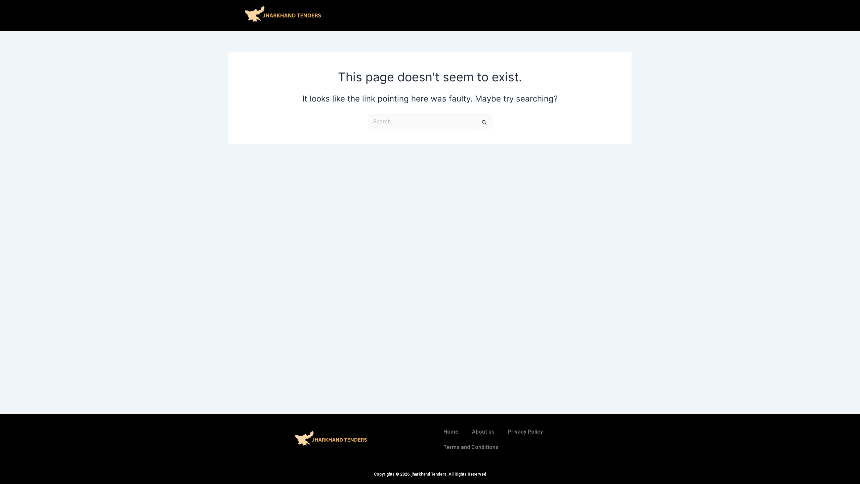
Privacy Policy (525, 432)
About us (483, 432)
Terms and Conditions (471, 447)
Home (451, 432)
